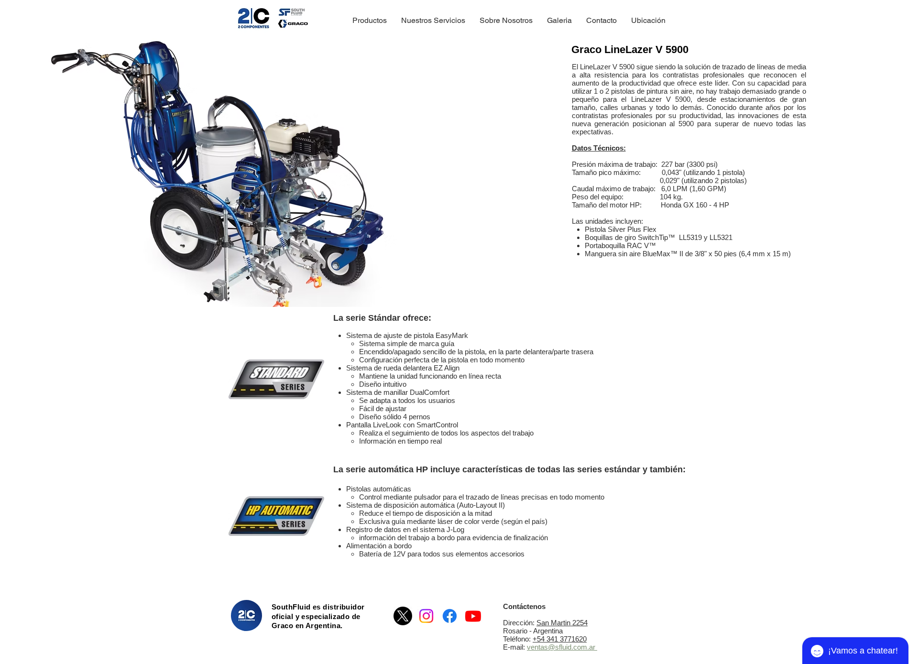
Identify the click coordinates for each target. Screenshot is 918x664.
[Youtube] (473, 616)
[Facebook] (449, 616)
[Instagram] (426, 616)
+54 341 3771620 (560, 639)
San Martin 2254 (562, 623)
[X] (402, 616)
